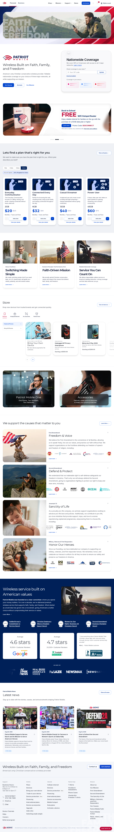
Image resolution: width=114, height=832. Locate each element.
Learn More (66, 129)
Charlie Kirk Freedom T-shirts (74, 796)
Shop (50, 3)
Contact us (93, 767)
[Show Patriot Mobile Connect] (62, 139)
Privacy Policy (63, 828)
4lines (24, 168)
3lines (17, 168)
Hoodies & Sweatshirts (72, 789)
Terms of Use (71, 828)
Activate (19, 85)
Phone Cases (73, 792)
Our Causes (94, 806)
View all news (105, 692)
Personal (13, 3)
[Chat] (12, 804)
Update (101, 72)
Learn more (78, 65)
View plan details (15, 222)
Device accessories (33, 805)
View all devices (103, 304)
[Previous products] (27, 359)
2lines (11, 168)
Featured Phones (8, 324)
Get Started (86, 3)
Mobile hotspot (52, 802)
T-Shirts (71, 785)
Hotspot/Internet (14, 316)
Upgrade (29, 808)
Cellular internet (53, 785)
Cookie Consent (53, 828)
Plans (28, 785)
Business (21, 3)
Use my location (71, 76)
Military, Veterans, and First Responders (96, 801)
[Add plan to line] (24, 218)
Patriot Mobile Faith (97, 809)
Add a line (15, 218)
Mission (58, 3)
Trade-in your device (33, 793)
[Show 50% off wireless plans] (52, 139)
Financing (29, 799)
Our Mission (30, 85)
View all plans (103, 153)
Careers (5, 817)
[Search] (93, 3)
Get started (105, 767)
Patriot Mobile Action (95, 813)
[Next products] (33, 359)
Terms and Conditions (83, 828)
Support (67, 3)
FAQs (4, 814)
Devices (29, 788)
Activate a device (53, 808)
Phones (5, 316)
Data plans (51, 805)
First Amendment (96, 791)
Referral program (9, 820)
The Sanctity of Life (97, 796)
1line (5, 168)
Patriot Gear (36, 316)
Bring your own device (34, 791)
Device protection (34, 796)
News (76, 3)
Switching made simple (34, 814)
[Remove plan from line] (6, 218)
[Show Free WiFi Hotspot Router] (57, 139)
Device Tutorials (8, 811)
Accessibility (43, 828)
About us (93, 785)
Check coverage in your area (76, 69)
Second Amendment (97, 793)
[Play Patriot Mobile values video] (86, 601)
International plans (33, 802)
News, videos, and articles (96, 818)
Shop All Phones (8, 328)
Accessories (26, 316)
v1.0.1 (93, 827)
